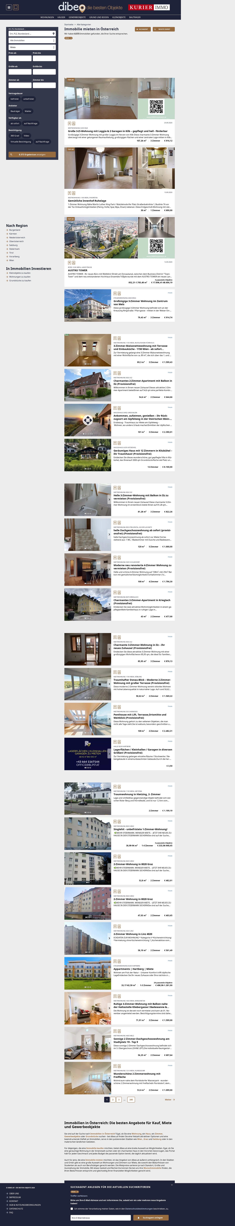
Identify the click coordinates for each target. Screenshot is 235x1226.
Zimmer (159, 1133)
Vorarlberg (14, 256)
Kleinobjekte (119, 17)
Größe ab (13, 66)
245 (131, 1099)
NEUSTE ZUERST (164, 29)
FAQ (11, 1212)
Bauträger (135, 17)
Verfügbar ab (15, 118)
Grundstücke (92, 1136)
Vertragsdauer (16, 93)
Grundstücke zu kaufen (20, 280)
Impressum (15, 1197)
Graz (146, 1139)
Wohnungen (47, 17)
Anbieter (13, 105)
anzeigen (32, 154)
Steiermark (14, 249)
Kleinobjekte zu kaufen (19, 273)
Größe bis (37, 66)
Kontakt (13, 1201)
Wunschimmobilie (152, 1168)
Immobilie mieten (94, 1160)
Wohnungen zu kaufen (19, 277)
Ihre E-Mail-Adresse (77, 1213)
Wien (11, 260)
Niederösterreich (17, 237)
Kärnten (13, 234)
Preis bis (37, 53)
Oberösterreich (16, 241)
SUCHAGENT (143, 29)
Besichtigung (15, 130)
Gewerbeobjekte (77, 17)
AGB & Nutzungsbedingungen (25, 1205)
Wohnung (136, 1133)
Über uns (14, 1193)
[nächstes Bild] (109, 305)
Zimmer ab (14, 80)
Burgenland (14, 230)
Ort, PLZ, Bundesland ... (17, 29)
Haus (148, 1133)
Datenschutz (16, 1208)
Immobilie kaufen (95, 1148)
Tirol (11, 252)
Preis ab (12, 53)
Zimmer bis (38, 80)
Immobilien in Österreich (102, 1133)
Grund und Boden (99, 17)
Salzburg (13, 245)
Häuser (61, 17)
